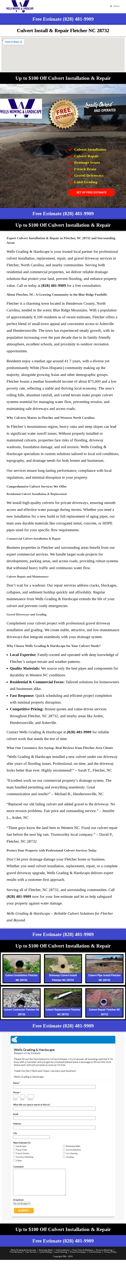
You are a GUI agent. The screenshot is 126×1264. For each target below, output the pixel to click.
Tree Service (31, 1252)
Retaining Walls (46, 1250)
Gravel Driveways (78, 1252)
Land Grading (45, 1252)
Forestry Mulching (104, 1250)
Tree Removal (16, 1252)
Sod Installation (63, 1250)
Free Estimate (95, 1252)
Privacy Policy (110, 1252)
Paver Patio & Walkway (82, 1250)
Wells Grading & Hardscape (23, 1250)
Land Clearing (60, 1252)
